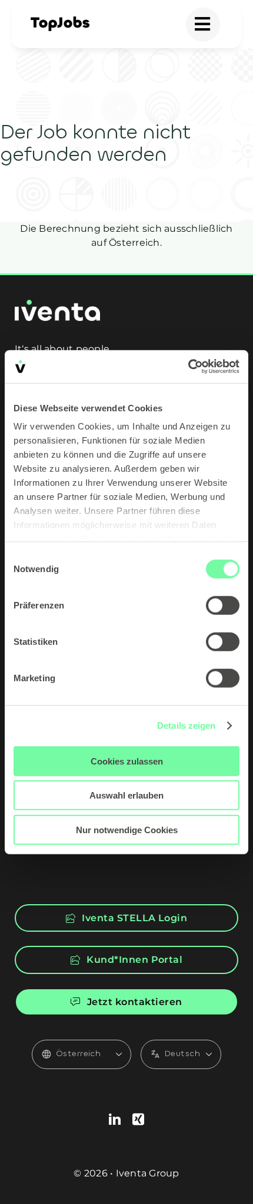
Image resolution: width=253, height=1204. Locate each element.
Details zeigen (186, 725)
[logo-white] (57, 304)
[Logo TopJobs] (60, 20)
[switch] (222, 605)
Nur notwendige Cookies (127, 829)
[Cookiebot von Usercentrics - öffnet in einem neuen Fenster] (188, 366)
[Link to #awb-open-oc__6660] (203, 24)
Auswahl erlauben (126, 795)
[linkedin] (115, 1119)
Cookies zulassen (127, 761)
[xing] (138, 1119)
